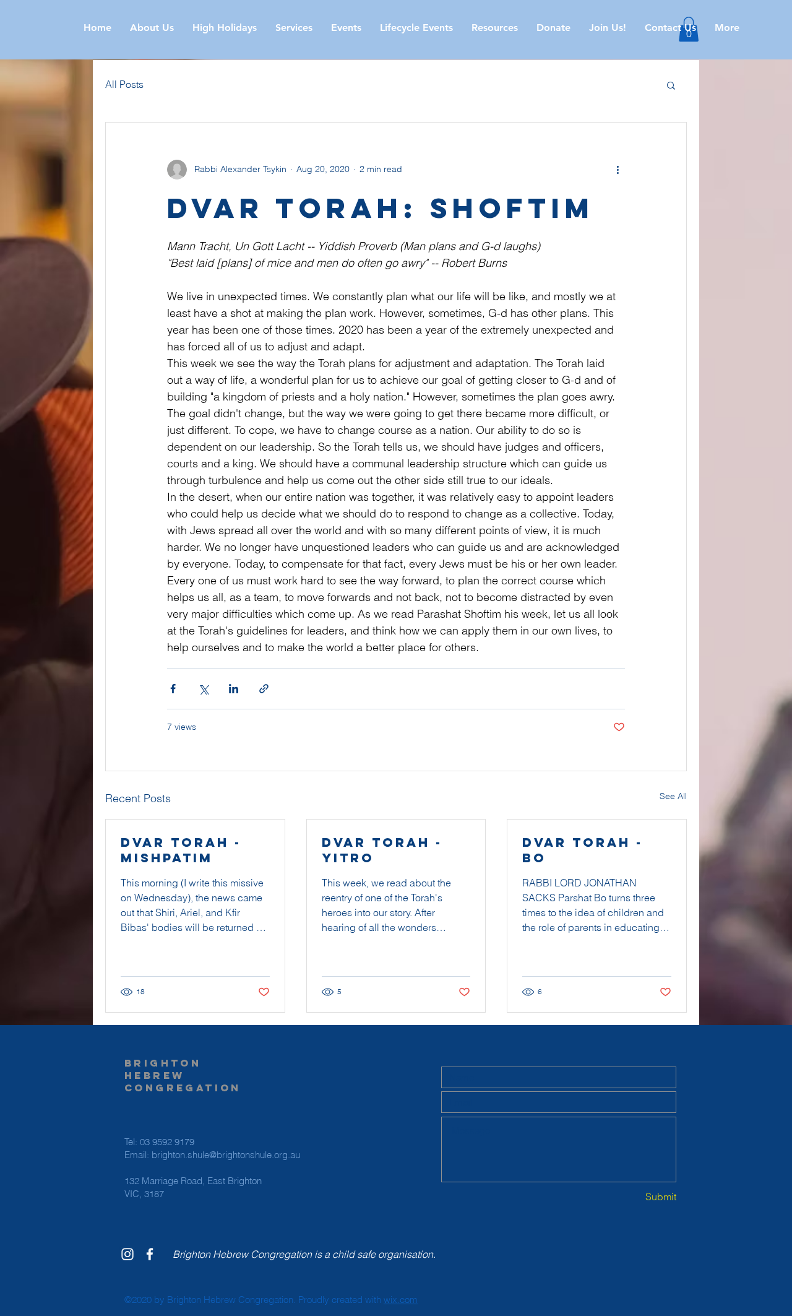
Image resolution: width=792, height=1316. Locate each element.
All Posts (124, 84)
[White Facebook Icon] (150, 1254)
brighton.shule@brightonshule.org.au (226, 1155)
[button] (224, 27)
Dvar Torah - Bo (582, 849)
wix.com (401, 1299)
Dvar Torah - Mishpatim (181, 849)
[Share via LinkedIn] (233, 689)
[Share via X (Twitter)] (203, 689)
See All (673, 796)
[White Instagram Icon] (127, 1254)
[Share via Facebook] (173, 689)
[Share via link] (264, 689)
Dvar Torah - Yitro (382, 849)
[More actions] (617, 169)
